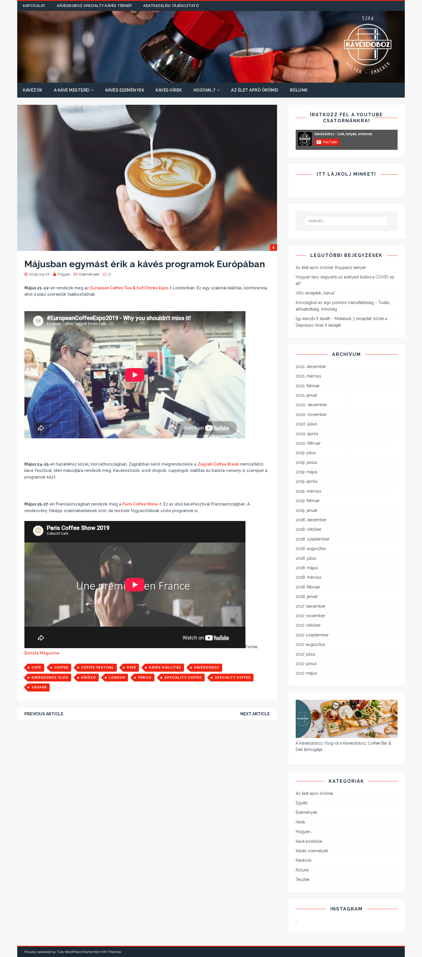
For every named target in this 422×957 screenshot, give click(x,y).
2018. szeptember (313, 539)
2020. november (311, 414)
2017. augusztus (310, 644)
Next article (255, 714)
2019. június (306, 462)
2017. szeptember (312, 635)
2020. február (308, 443)
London (117, 677)
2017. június (306, 663)
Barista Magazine (41, 653)
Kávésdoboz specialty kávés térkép (94, 6)
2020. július (306, 424)
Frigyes (63, 274)
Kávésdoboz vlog (50, 677)
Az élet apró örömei (254, 90)
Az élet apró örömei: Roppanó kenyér (331, 267)
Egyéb (302, 803)
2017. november (310, 615)
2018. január (307, 596)
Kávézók (32, 90)
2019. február (308, 500)
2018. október (309, 529)
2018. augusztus (311, 548)
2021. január (307, 395)
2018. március (309, 577)
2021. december (311, 366)
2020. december (311, 404)
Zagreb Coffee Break (218, 464)
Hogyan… (304, 831)
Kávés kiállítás (165, 667)
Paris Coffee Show (140, 504)
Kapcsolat (34, 6)
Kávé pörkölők (309, 841)
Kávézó (88, 677)
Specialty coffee (233, 677)
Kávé (131, 667)
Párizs (145, 677)
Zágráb (39, 687)
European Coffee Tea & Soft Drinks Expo (129, 288)
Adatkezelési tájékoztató (171, 6)
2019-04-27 (39, 274)
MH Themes (111, 952)
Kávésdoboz (206, 667)
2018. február (308, 587)
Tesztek (303, 879)
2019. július (306, 452)
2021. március (308, 376)
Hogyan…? (204, 90)
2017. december (311, 606)
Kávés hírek (169, 90)
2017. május (306, 673)
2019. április (307, 481)
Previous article (43, 714)
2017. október (308, 625)
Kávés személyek (312, 850)
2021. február (308, 385)
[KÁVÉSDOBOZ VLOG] (211, 79)
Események (89, 274)
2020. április (307, 433)
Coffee (61, 667)
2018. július (306, 558)
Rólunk (299, 90)
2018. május (307, 567)
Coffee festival (97, 667)
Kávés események (124, 90)
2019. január (307, 510)
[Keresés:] (347, 221)
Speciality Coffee (183, 677)
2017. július (305, 654)
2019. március (308, 491)
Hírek (300, 822)
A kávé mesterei (72, 90)
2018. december (311, 520)
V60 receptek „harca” (315, 293)
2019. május (307, 472)
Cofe (36, 667)
